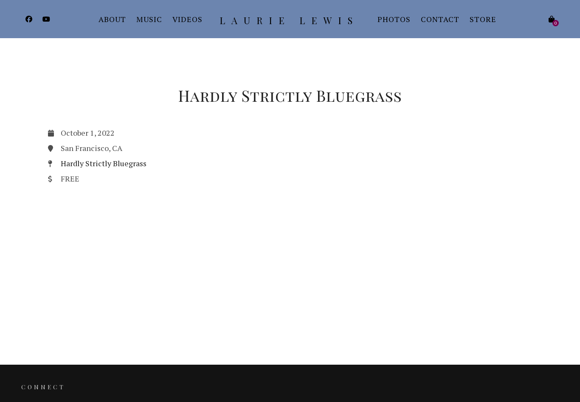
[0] (552, 19)
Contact (440, 19)
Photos (394, 19)
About (112, 19)
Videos (187, 19)
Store (483, 19)
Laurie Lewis (289, 20)
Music (149, 19)
